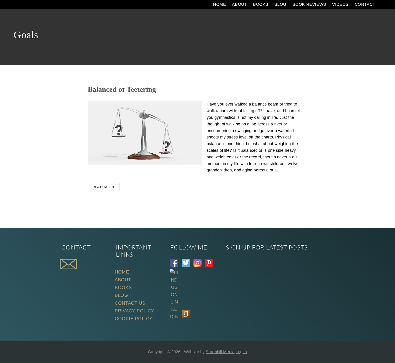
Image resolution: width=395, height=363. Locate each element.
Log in (241, 351)
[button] (382, 4)
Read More (104, 187)
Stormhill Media (220, 351)
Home (122, 271)
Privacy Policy (134, 310)
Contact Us (130, 303)
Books (123, 287)
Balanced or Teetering (122, 89)
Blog (121, 295)
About (123, 279)
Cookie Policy (133, 318)
